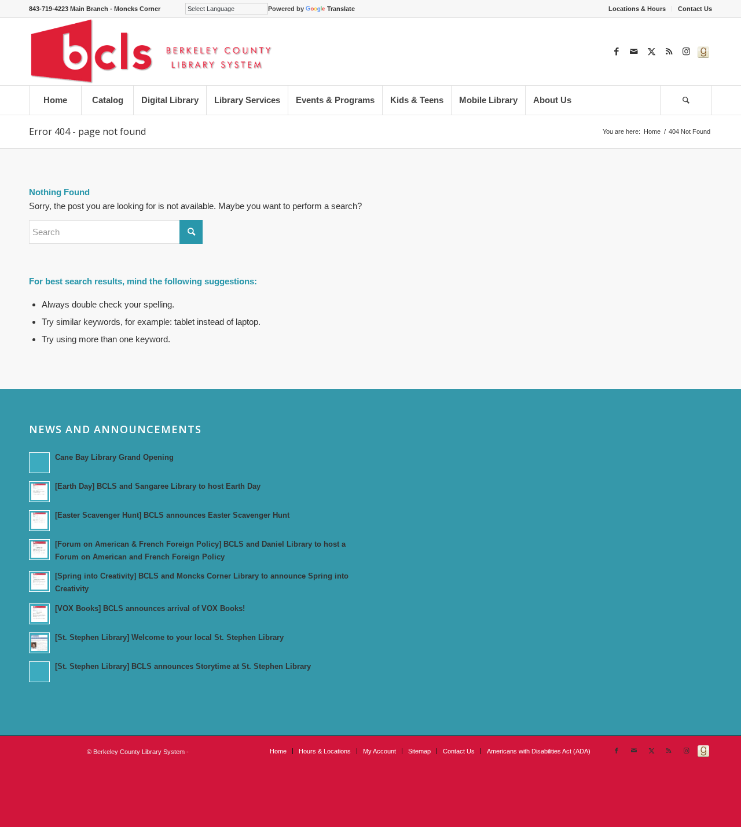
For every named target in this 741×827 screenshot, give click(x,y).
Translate (341, 8)
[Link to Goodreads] (703, 51)
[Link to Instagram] (686, 51)
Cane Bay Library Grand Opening (114, 457)
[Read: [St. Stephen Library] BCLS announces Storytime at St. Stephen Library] (39, 671)
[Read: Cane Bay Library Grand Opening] (39, 462)
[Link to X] (651, 51)
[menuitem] (637, 9)
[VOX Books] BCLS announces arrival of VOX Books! (150, 608)
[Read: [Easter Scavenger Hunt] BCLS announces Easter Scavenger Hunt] (39, 520)
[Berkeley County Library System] (151, 51)
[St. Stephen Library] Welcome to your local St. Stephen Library (169, 637)
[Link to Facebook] (616, 51)
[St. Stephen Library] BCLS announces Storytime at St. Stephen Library (183, 666)
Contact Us (695, 8)
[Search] (686, 100)
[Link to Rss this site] (668, 51)
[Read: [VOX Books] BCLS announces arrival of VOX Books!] (39, 613)
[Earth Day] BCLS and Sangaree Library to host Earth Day (158, 486)
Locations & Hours (637, 8)
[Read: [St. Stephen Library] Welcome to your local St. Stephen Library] (39, 642)
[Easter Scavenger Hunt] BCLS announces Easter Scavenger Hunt (172, 515)
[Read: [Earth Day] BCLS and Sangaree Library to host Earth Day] (39, 491)
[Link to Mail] (634, 51)
